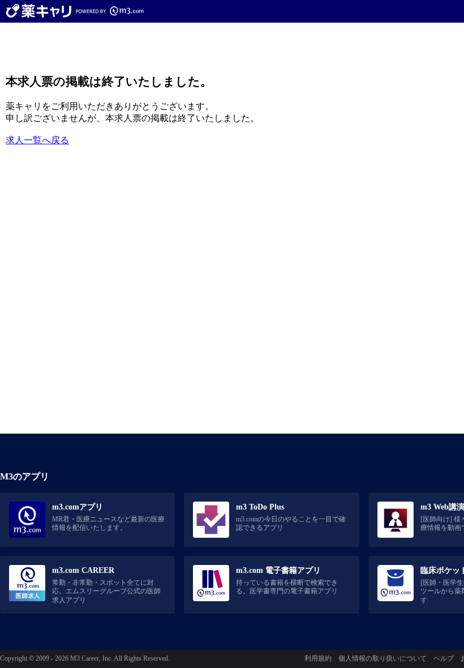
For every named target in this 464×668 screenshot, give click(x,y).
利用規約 (318, 658)
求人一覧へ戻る (37, 140)
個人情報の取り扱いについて (382, 658)
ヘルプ (443, 658)
